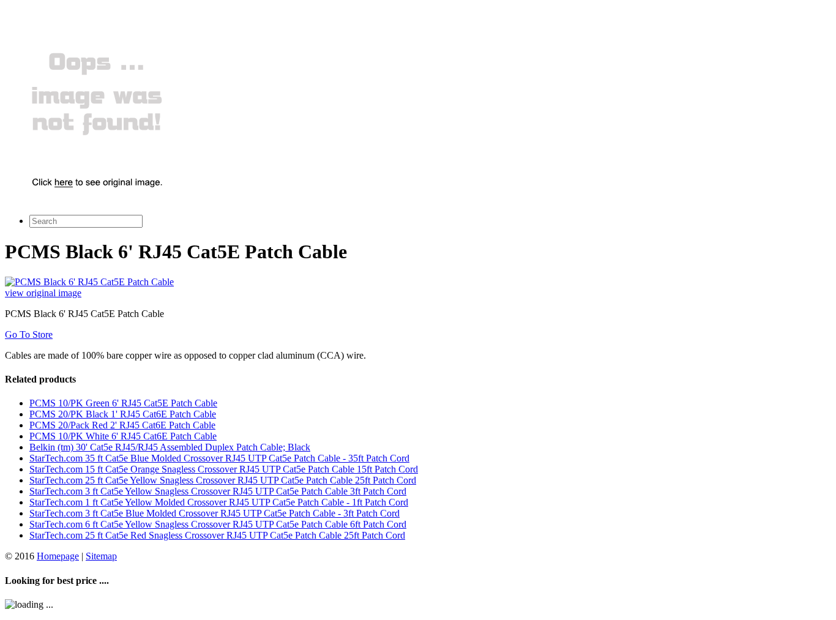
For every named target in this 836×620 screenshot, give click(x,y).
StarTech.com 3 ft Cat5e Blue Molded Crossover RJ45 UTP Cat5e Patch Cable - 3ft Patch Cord (214, 513)
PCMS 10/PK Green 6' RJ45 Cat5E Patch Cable (123, 403)
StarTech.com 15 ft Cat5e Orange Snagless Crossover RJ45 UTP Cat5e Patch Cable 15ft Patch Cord (223, 469)
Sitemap (101, 556)
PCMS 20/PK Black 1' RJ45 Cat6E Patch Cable (122, 414)
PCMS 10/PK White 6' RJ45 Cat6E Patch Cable (123, 436)
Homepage (58, 556)
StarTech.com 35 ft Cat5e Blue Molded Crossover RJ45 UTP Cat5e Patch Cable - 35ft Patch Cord (219, 458)
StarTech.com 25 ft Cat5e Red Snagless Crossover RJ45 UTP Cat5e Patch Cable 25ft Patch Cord (217, 535)
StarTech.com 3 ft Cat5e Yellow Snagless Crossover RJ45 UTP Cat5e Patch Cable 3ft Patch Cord (217, 491)
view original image (43, 293)
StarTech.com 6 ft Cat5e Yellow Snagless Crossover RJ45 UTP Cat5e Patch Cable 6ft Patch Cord (217, 524)
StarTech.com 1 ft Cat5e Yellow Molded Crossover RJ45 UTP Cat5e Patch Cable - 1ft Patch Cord (218, 502)
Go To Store (29, 334)
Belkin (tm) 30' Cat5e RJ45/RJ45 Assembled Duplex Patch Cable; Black (169, 447)
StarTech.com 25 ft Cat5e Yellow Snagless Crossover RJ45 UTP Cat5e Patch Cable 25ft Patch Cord (222, 480)
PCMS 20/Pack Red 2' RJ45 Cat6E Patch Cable (122, 425)
